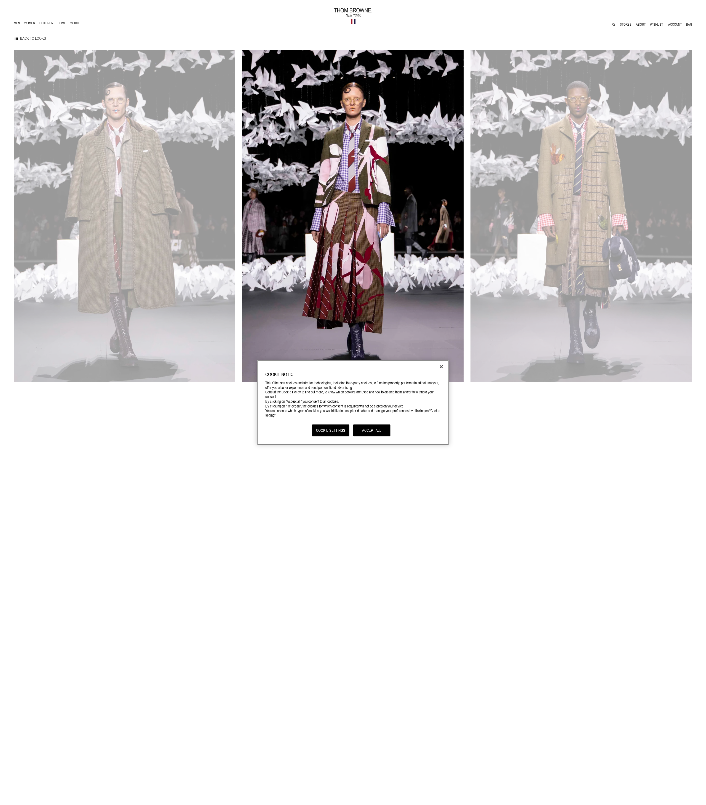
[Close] (441, 367)
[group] (124, 216)
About (641, 24)
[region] (353, 402)
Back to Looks (33, 38)
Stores (626, 24)
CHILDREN (46, 23)
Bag (689, 24)
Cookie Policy (291, 392)
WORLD (76, 23)
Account (675, 24)
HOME (62, 23)
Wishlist (657, 24)
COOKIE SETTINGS (330, 430)
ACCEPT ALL (371, 430)
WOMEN (30, 23)
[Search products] (614, 24)
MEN (18, 23)
